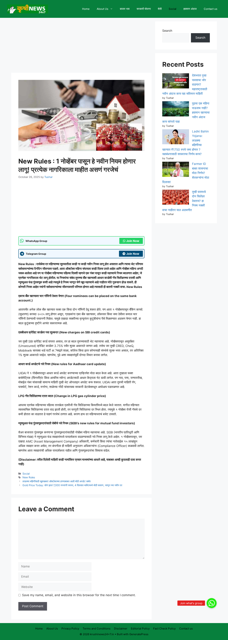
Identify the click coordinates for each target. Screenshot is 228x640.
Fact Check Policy (164, 628)
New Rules (28, 477)
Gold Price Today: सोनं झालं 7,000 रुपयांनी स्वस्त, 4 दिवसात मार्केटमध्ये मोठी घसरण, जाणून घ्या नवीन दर (72, 485)
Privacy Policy (70, 628)
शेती (160, 9)
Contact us (210, 9)
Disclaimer (120, 628)
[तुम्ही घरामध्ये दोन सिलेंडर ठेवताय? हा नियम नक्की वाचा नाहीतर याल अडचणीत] (175, 198)
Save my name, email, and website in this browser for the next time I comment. (79, 595)
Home (86, 9)
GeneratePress (138, 634)
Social (172, 9)
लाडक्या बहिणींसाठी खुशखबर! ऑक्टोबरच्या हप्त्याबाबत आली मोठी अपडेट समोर (56, 481)
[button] (212, 603)
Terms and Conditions (96, 628)
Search (167, 30)
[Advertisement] (81, 46)
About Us (102, 9)
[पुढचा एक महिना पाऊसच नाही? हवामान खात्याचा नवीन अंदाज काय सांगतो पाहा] (175, 109)
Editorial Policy (140, 628)
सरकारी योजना (144, 9)
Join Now (132, 241)
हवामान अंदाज (190, 9)
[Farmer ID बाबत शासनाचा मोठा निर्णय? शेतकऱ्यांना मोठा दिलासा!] (175, 170)
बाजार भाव (124, 9)
